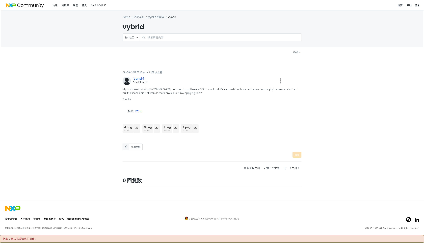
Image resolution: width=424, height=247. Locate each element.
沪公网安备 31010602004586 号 (204, 219)
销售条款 (28, 228)
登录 (417, 5)
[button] (281, 81)
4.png (128, 127)
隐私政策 (9, 228)
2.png (186, 127)
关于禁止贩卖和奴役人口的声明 (48, 228)
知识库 (65, 5)
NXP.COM (97, 5)
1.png (167, 127)
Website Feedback (83, 228)
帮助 (409, 5)
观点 (75, 5)
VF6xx (138, 111)
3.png (148, 127)
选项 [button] (295, 52)
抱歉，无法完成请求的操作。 (20, 239)
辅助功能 (68, 228)
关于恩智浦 (11, 218)
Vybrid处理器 (156, 17)
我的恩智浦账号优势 (78, 218)
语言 (400, 5)
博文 (84, 5)
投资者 (37, 218)
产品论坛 (139, 17)
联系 (61, 218)
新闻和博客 (50, 218)
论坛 (55, 5)
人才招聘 (25, 218)
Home (126, 17)
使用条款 (19, 228)
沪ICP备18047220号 (230, 219)
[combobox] (220, 37)
